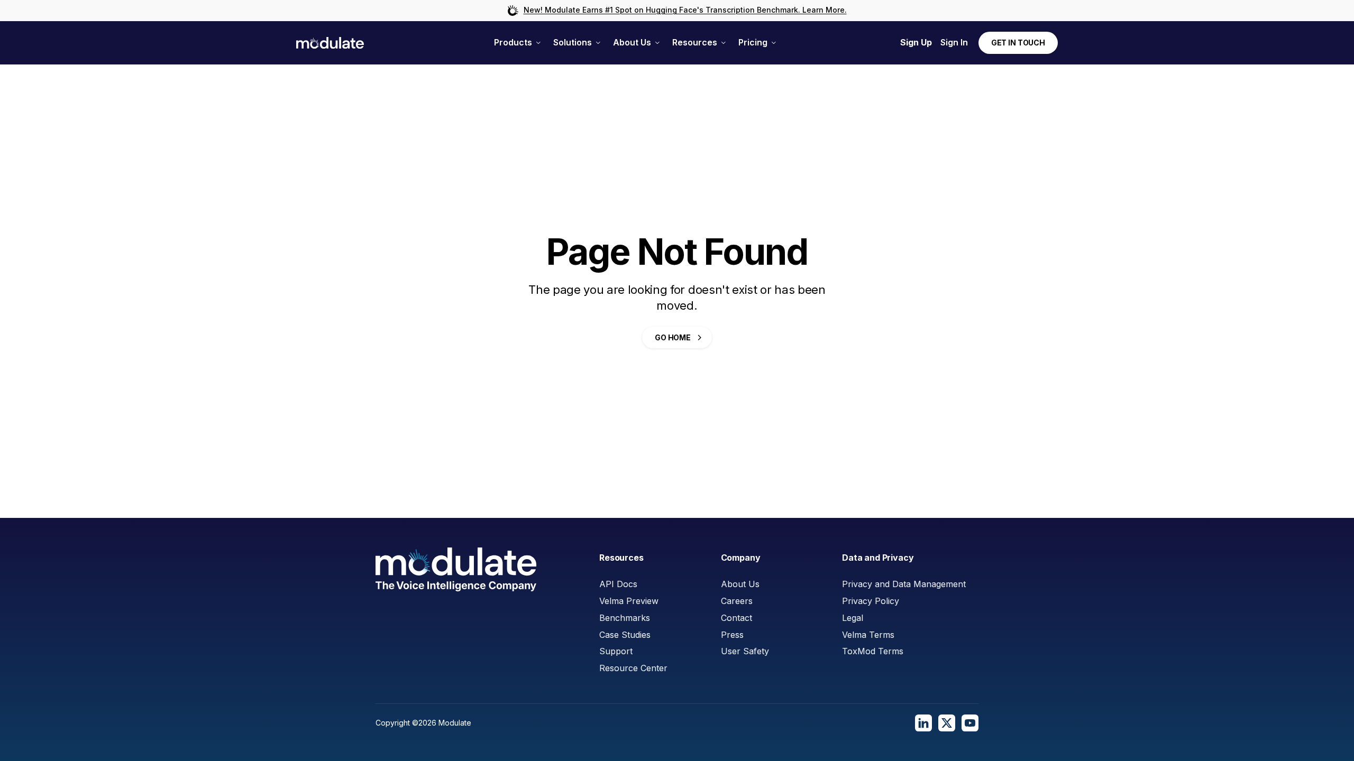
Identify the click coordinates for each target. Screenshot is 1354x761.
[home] (330, 43)
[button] (517, 42)
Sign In (954, 42)
